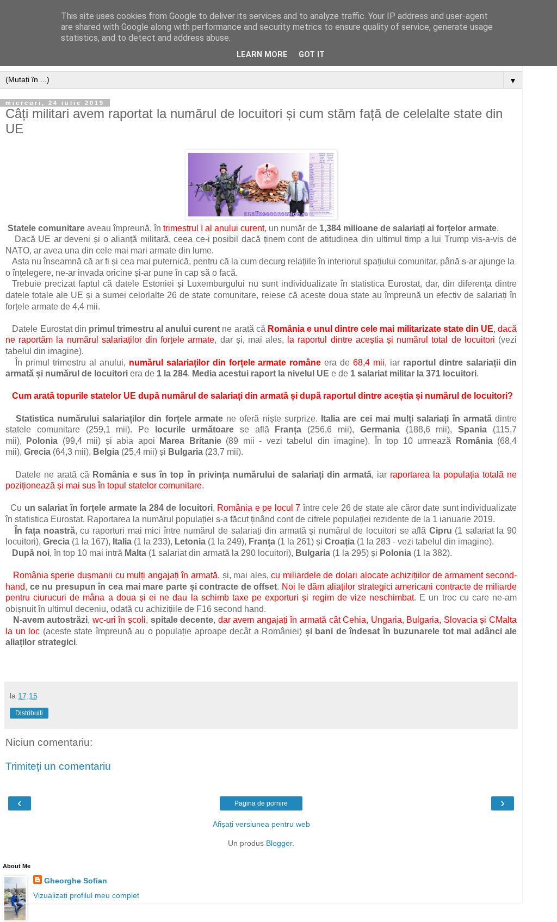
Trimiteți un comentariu (58, 766)
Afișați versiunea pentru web (261, 824)
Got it (312, 54)
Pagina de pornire (261, 803)
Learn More (262, 54)
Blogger (279, 843)
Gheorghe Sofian (75, 880)
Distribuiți (29, 713)
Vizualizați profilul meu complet (86, 895)
